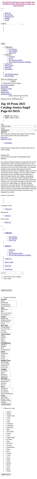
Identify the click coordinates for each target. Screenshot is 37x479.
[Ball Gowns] (6, 310)
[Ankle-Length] (5, 362)
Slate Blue (10, 427)
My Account (9, 15)
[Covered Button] (6, 327)
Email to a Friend (6, 139)
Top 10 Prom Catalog (7, 85)
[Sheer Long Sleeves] (7, 393)
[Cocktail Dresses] (8, 306)
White (9, 471)
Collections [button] (8, 233)
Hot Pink (9, 443)
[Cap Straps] (6, 397)
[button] (9, 47)
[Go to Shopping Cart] (1, 8)
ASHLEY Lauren (6, 88)
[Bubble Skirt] (7, 318)
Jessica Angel (5, 92)
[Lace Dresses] (6, 315)
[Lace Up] (6, 331)
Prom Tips (8, 266)
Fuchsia (9, 445)
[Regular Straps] (6, 399)
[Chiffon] (4, 355)
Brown (9, 463)
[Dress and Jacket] (6, 313)
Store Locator (9, 262)
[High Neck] (6, 374)
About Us (8, 215)
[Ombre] (3, 341)
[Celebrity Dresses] (7, 320)
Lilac (8, 435)
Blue (8, 429)
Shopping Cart (9, 16)
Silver (8, 469)
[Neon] (3, 339)
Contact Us (8, 209)
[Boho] (6, 311)
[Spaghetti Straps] (6, 401)
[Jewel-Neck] (6, 376)
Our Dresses (8, 269)
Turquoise (10, 423)
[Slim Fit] (5, 385)
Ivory (8, 457)
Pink (8, 441)
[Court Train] (5, 367)
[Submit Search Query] (23, 273)
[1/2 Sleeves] (7, 388)
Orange (9, 453)
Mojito (9, 414)
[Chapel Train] (5, 366)
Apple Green (11, 416)
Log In (7, 20)
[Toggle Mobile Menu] (1, 226)
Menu (3, 43)
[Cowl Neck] (6, 371)
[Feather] (4, 357)
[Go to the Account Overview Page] (1, 10)
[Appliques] (5, 345)
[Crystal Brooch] (5, 350)
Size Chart (4, 137)
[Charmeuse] (4, 353)
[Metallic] (3, 338)
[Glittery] (3, 336)
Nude (8, 459)
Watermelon (10, 447)
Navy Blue (10, 431)
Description (8, 143)
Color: (3, 128)
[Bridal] (8, 301)
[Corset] (7, 323)
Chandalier (4, 90)
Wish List (8, 13)
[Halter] (6, 373)
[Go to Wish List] (3, 8)
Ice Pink (9, 439)
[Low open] (6, 332)
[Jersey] (4, 358)
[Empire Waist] (5, 381)
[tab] (20, 233)
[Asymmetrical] (5, 364)
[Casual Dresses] (8, 304)
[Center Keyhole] (7, 322)
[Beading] (5, 346)
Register (7, 18)
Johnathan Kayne (6, 94)
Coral (8, 455)
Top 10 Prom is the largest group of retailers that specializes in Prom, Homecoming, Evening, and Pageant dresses (18, 3)
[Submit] (23, 24)
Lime (8, 420)
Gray (8, 467)
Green (9, 418)
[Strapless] (6, 402)
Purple (9, 433)
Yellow (9, 412)
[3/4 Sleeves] (7, 390)
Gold (8, 461)
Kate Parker (4, 87)
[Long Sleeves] (7, 392)
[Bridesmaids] (8, 303)
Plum (8, 449)
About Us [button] (8, 246)
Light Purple (11, 437)
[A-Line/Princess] (5, 380)
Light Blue (10, 425)
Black (8, 465)
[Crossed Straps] (6, 329)
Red (8, 451)
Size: (2, 124)
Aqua (8, 422)
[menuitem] (20, 13)
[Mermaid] (5, 383)
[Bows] (5, 348)
